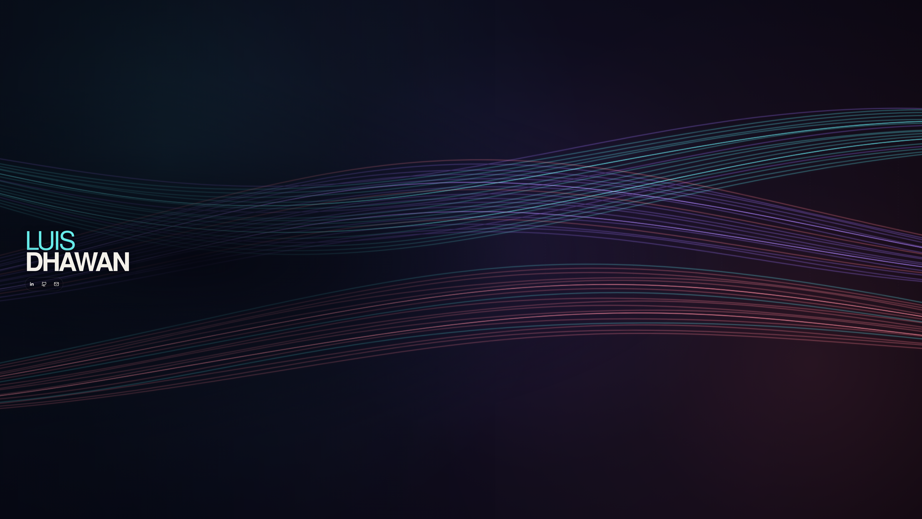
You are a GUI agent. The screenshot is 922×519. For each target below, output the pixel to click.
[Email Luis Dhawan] (56, 284)
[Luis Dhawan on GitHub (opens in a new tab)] (44, 284)
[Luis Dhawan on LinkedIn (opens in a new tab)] (32, 284)
